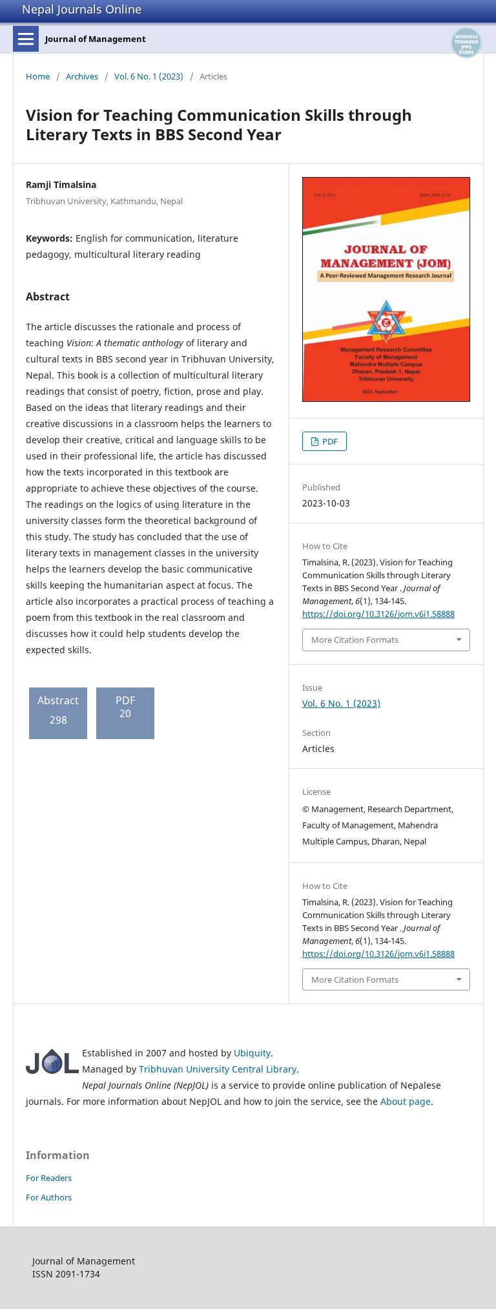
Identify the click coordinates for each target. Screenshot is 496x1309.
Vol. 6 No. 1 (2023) (148, 76)
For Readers (49, 1178)
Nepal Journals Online (81, 9)
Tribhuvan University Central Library (217, 1069)
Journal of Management (95, 39)
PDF (329, 441)
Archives (82, 76)
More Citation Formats (354, 639)
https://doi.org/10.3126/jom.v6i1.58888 (378, 614)
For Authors (49, 1197)
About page (405, 1101)
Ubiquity (252, 1053)
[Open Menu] (26, 39)
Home (38, 76)
